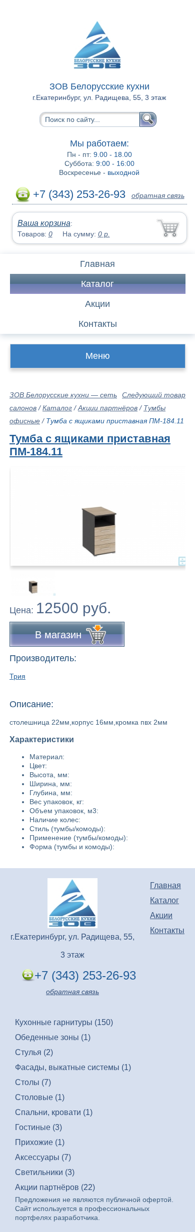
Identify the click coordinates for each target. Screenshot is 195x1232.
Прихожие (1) (39, 1142)
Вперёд (169, 511)
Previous (28, 578)
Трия (18, 676)
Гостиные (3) (38, 1127)
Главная (97, 264)
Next (174, 578)
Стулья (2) (34, 1052)
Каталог (97, 284)
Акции (97, 304)
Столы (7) (33, 1082)
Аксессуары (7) (43, 1157)
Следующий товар (154, 395)
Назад (26, 511)
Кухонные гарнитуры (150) (64, 1022)
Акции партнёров (108, 408)
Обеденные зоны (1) (52, 1037)
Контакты (97, 324)
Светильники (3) (44, 1172)
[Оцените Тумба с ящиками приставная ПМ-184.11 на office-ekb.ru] (98, 516)
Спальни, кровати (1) (53, 1112)
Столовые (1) (39, 1097)
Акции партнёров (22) (55, 1187)
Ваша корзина (44, 223)
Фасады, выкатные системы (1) (73, 1067)
